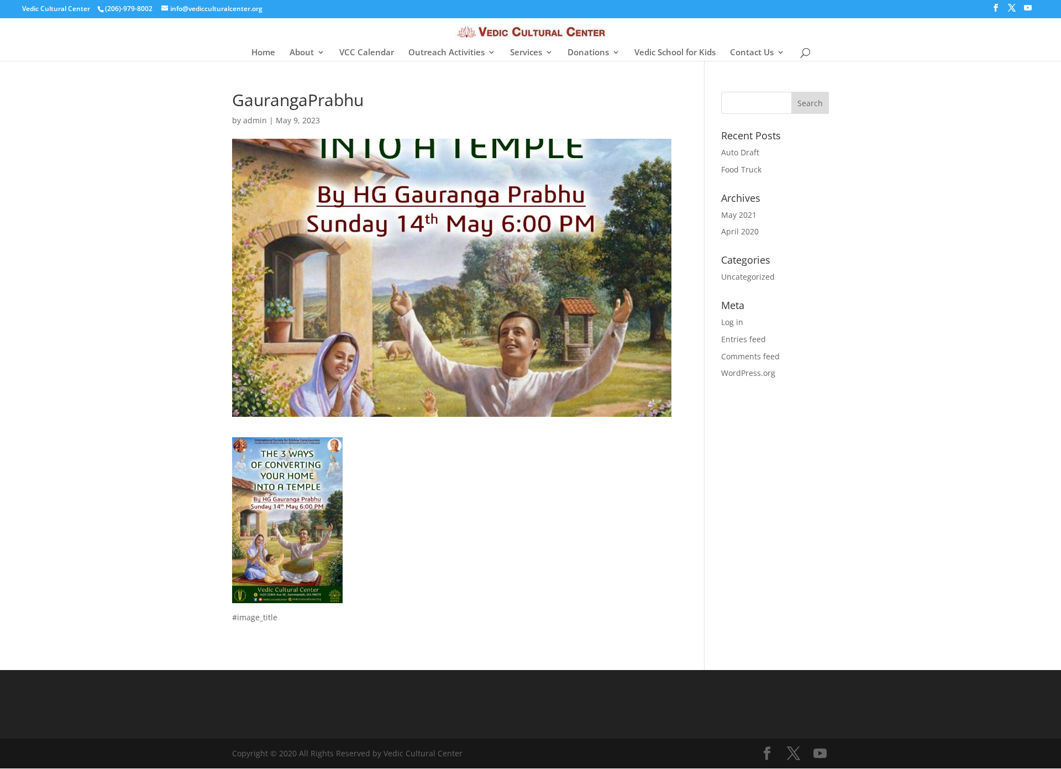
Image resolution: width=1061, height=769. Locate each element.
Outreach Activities (446, 52)
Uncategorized (748, 276)
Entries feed (743, 339)
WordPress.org (748, 373)
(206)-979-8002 (129, 8)
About (302, 52)
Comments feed (750, 356)
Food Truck (741, 169)
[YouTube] (1028, 11)
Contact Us (752, 52)
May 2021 (739, 215)
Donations (588, 52)
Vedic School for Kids (675, 52)
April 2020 (740, 231)
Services (526, 52)
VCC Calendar (366, 52)
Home (263, 52)
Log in (732, 322)
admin (255, 120)
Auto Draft (740, 152)
